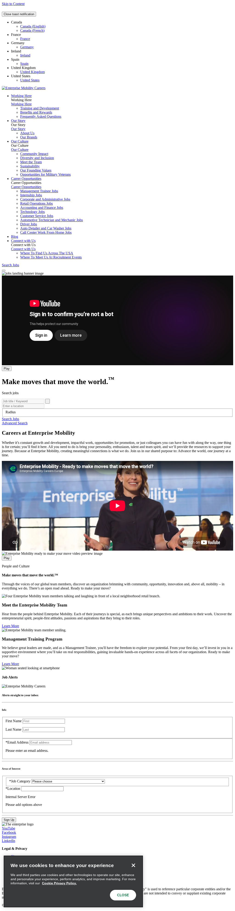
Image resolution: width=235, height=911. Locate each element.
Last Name (13, 729)
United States (29, 80)
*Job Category (19, 781)
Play (7, 368)
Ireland (25, 55)
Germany (27, 47)
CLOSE (123, 895)
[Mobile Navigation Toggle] (4, 270)
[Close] (133, 865)
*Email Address (17, 742)
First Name (14, 721)
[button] (10, 419)
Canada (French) (32, 30)
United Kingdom (32, 72)
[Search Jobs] (47, 401)
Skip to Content (13, 4)
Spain (24, 64)
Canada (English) (32, 26)
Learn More (10, 626)
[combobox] (117, 412)
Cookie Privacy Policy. (59, 883)
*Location (13, 788)
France (25, 39)
